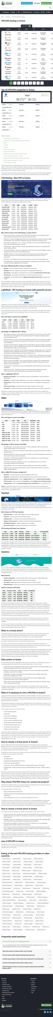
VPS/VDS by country (7, 988)
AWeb (5, 142)
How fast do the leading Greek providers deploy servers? (18, 962)
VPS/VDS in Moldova (43, 900)
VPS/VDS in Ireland (26, 888)
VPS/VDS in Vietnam (41, 929)
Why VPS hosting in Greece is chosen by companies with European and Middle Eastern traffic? (23, 967)
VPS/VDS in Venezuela (29, 929)
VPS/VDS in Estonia (39, 876)
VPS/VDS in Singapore (16, 917)
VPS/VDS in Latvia (37, 894)
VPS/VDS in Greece (19, 882)
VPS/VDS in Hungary (18, 885)
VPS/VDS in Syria (18, 923)
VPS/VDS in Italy (46, 888)
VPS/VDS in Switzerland (7, 923)
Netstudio (11, 121)
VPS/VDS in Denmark (42, 873)
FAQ (43, 12)
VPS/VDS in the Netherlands (42, 903)
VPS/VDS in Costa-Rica (37, 870)
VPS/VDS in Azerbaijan (28, 861)
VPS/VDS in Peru (37, 909)
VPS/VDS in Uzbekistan (17, 929)
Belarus (33, 984)
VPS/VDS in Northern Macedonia (8, 900)
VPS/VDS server (6, 984)
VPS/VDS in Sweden (39, 920)
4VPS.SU (8, 55)
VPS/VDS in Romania (6, 914)
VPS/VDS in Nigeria (30, 906)
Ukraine (33, 982)
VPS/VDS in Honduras (41, 882)
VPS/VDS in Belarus (6, 864)
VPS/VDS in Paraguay (27, 909)
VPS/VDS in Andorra (27, 858)
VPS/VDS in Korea (5, 894)
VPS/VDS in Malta (32, 900)
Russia (32, 980)
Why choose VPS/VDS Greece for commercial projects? (16, 158)
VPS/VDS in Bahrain (39, 861)
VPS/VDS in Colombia (26, 870)
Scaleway (8, 60)
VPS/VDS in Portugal (30, 912)
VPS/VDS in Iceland (29, 885)
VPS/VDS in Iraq (17, 888)
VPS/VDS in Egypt (16, 876)
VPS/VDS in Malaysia (22, 900)
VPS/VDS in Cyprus (16, 873)
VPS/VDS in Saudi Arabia (28, 914)
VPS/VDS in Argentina (38, 858)
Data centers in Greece (9, 151)
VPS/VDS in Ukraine (16, 926)
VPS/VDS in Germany (38, 879)
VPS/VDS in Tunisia (39, 923)
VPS (19, 12)
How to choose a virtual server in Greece (13, 160)
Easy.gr (10, 110)
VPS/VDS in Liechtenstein (18, 897)
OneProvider (8, 34)
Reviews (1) (45, 95)
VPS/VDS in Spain (18, 920)
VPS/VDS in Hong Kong (7, 885)
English (38, 3)
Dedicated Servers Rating (8, 992)
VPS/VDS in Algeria (16, 858)
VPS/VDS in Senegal (40, 914)
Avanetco (6, 147)
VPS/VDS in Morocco (30, 903)
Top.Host (11, 126)
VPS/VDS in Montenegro (18, 903)
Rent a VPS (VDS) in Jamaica (7, 891)
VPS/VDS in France (16, 879)
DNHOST (27, 95)
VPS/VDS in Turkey (6, 926)
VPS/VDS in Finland (6, 879)
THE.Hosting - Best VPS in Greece (11, 138)
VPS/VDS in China (15, 870)
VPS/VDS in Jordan (30, 891)
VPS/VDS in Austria (17, 861)
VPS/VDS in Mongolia (6, 903)
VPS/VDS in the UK (36, 926)
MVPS (8, 45)
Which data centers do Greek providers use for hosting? (17, 951)
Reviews (37, 12)
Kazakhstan (34, 986)
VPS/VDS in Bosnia (37, 864)
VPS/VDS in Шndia (39, 885)
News (48, 12)
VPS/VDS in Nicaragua (19, 906)
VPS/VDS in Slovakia (28, 917)
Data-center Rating (6, 994)
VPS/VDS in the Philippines (7, 912)
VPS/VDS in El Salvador (27, 876)
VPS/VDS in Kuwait (16, 894)
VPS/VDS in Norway (41, 906)
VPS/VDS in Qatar (40, 912)
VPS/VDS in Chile (5, 870)
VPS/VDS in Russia (17, 914)
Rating (13, 12)
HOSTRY (8, 69)
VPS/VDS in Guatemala (29, 882)
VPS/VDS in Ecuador (6, 876)
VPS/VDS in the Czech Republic (29, 873)
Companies (6, 12)
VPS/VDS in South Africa (7, 920)
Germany (33, 988)
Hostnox (10, 115)
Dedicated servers (27, 12)
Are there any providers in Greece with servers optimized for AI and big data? (23, 959)
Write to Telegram (28, 3)
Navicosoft (8, 73)
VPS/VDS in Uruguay (6, 929)
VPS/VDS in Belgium (17, 864)
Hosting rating (5, 990)
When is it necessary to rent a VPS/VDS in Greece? (15, 153)
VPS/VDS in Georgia (27, 879)
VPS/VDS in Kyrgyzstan (27, 894)
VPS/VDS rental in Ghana (7, 882)
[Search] (50, 8)
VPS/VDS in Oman (6, 909)
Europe (33, 990)
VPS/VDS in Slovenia (39, 917)
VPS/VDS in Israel (36, 888)
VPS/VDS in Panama (16, 909)
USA (32, 992)
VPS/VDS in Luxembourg (42, 897)
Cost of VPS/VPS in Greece (10, 162)
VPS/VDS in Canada (38, 867)
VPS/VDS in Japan (19, 891)
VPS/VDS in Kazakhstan (41, 891)
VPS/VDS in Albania (6, 858)
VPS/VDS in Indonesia (6, 888)
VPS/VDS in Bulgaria (16, 867)
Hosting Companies (7, 986)
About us (4, 980)
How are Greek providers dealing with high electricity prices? (19, 955)
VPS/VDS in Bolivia (27, 864)
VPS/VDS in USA (46, 926)
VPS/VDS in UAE (26, 926)
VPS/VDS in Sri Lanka (28, 920)
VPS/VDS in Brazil (5, 867)
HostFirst (8, 64)
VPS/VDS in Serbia (6, 917)
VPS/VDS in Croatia (6, 873)
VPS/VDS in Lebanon (6, 897)
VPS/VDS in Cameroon (27, 867)
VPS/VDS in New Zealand (7, 906)
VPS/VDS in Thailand (28, 923)
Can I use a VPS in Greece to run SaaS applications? (16, 941)
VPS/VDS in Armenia (6, 861)
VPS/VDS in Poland (19, 912)
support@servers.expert (46, 1009)
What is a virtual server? (9, 149)
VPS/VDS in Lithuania (30, 897)
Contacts (4, 982)
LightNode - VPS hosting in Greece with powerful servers (17, 140)
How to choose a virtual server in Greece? (13, 156)
